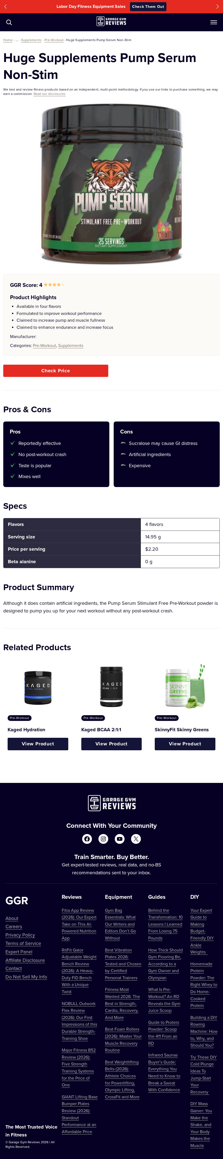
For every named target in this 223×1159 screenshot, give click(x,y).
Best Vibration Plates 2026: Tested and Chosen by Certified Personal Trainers (123, 964)
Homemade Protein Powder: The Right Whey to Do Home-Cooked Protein (203, 985)
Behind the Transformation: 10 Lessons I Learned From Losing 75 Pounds (165, 924)
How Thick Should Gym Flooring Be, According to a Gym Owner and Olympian (165, 964)
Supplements (31, 40)
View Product (38, 743)
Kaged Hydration (26, 729)
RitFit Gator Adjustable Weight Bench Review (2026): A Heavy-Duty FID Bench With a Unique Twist (79, 971)
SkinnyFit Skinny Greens (182, 729)
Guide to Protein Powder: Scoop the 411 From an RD (163, 1032)
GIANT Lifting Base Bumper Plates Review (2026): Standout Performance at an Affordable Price (80, 1114)
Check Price (55, 370)
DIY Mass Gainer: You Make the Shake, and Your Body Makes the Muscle (201, 1124)
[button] (5, 6)
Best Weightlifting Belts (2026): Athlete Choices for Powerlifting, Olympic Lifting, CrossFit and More (122, 1079)
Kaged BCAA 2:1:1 (101, 729)
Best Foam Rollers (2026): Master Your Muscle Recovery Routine (123, 1039)
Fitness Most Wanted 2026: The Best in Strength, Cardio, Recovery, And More (122, 1003)
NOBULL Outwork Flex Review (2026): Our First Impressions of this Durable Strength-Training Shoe (79, 1020)
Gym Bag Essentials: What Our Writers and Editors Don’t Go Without (120, 924)
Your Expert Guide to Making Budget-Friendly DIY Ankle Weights (202, 931)
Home (8, 40)
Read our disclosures (50, 93)
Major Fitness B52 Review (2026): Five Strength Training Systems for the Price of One (79, 1067)
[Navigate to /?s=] (9, 22)
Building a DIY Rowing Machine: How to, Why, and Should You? (204, 1031)
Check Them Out (148, 6)
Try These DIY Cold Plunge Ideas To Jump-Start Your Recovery (203, 1074)
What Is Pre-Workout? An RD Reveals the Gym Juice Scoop (164, 999)
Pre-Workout (54, 40)
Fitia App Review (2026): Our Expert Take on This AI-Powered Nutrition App (79, 924)
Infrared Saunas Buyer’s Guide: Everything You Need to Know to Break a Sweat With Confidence (164, 1072)
